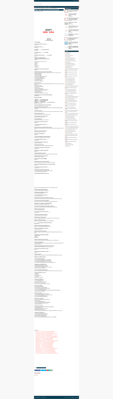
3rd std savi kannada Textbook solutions (71, 60)
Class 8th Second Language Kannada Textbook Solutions (71, 120)
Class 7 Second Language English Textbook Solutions (71, 102)
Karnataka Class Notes (68, 143)
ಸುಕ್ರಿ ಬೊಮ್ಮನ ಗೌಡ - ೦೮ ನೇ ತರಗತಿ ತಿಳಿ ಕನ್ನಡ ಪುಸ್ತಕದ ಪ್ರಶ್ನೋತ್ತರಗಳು (73, 34)
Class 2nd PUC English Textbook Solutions (71, 89)
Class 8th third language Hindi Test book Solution (72, 126)
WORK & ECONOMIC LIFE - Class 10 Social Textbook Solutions (73, 26)
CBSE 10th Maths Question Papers (70, 63)
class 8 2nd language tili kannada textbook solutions (71, 112)
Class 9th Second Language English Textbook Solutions (71, 137)
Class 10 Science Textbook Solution (70, 80)
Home (35, 8)
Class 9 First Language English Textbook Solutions (72, 127)
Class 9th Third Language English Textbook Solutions (70, 141)
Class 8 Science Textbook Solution (70, 116)
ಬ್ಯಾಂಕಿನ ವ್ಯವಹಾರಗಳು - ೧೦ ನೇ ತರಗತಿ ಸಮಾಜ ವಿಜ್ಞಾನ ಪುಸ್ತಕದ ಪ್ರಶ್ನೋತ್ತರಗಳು (45, 347)
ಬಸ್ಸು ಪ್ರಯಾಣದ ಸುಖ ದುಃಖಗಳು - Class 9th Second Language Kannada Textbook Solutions (73, 38)
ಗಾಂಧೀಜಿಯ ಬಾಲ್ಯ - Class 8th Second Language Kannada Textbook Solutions (73, 43)
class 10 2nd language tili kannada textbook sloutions (71, 70)
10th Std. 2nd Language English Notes (70, 58)
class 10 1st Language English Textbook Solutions (72, 68)
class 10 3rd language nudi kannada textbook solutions (71, 76)
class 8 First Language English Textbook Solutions (72, 113)
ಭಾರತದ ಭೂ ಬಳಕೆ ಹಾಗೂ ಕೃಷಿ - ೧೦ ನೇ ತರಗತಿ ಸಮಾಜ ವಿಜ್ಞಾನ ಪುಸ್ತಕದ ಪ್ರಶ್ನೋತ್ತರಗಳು (45, 331)
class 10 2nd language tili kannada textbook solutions (71, 74)
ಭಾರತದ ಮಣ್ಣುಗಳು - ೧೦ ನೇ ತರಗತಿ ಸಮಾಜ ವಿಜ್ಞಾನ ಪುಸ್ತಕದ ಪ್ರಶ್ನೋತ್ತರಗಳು (44, 345)
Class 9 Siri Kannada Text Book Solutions (71, 131)
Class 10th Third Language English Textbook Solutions (71, 87)
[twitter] (74, 0)
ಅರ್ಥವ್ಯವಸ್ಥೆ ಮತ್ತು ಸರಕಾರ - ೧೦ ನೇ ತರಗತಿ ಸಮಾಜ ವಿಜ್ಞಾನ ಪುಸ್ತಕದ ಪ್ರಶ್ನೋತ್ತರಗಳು (45, 341)
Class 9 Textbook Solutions (69, 132)
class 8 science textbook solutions (70, 117)
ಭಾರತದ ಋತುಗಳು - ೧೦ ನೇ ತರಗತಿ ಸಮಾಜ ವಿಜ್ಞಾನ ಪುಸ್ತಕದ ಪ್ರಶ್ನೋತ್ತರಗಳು (44, 346)
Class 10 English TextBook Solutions (70, 79)
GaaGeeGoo (36, 11)
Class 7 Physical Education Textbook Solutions (71, 100)
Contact (70, 397)
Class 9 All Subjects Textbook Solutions (72, 23)
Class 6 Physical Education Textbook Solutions (71, 97)
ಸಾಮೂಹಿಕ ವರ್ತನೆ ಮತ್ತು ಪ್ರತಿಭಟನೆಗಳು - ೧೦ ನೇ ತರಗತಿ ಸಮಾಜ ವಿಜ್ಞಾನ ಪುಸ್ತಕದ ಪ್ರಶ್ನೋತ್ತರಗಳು (46, 333)
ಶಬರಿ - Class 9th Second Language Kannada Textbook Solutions (73, 10)
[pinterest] (78, 0)
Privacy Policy (77, 397)
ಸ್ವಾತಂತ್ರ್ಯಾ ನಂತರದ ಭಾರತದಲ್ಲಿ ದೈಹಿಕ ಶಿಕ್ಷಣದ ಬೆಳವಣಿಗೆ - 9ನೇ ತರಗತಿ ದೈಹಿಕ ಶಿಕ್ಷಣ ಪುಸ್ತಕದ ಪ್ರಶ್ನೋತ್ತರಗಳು (73, 47)
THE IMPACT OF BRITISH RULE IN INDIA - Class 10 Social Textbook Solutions (73, 30)
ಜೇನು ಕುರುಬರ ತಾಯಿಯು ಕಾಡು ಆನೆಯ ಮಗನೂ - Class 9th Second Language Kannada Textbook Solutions (73, 19)
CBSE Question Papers (68, 67)
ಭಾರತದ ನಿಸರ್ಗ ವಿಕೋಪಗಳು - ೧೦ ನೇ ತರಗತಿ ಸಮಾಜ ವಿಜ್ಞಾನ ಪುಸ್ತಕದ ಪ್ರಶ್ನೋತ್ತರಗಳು (45, 349)
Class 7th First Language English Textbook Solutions (70, 105)
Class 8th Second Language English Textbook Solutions (71, 122)
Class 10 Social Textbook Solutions (40, 8)
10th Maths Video (68, 54)
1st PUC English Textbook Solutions (70, 59)
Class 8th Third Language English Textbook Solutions (70, 124)
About (67, 397)
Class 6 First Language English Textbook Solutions (72, 96)
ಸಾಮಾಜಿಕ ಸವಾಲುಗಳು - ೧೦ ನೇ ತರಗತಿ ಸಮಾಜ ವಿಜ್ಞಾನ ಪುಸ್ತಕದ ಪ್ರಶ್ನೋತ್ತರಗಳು (45, 332)
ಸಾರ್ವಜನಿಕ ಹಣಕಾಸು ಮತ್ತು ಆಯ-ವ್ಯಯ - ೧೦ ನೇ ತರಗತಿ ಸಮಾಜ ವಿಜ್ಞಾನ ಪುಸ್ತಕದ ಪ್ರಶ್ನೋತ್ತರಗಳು (47, 348)
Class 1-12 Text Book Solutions (42, 397)
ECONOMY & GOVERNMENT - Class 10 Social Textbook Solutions (72, 14)
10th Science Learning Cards (69, 55)
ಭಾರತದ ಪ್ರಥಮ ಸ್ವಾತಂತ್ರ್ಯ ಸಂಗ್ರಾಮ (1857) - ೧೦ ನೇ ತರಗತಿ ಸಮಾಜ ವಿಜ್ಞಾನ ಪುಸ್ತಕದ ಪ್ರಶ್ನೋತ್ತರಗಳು (47, 340)
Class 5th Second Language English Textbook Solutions (71, 93)
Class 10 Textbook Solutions (69, 84)
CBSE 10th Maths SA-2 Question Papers (71, 64)
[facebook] (73, 0)
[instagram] (76, 0)
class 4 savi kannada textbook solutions (71, 90)
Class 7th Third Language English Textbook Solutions (70, 108)
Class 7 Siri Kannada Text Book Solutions (71, 103)
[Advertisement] (49, 18)
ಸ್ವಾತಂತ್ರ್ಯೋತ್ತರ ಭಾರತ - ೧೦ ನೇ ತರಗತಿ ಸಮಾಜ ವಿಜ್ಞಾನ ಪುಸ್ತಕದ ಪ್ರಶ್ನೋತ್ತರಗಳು (44, 338)
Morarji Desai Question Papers (69, 144)
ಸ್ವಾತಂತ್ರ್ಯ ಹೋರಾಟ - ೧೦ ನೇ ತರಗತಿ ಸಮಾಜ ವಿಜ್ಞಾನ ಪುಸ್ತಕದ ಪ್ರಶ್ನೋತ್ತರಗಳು (44, 339)
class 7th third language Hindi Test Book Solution (72, 110)
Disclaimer (73, 397)
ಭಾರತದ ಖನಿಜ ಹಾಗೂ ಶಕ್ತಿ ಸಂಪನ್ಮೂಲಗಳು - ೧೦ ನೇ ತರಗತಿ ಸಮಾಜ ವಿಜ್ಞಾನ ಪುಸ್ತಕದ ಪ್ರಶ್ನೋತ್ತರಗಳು (47, 353)
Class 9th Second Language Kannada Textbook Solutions (71, 135)
